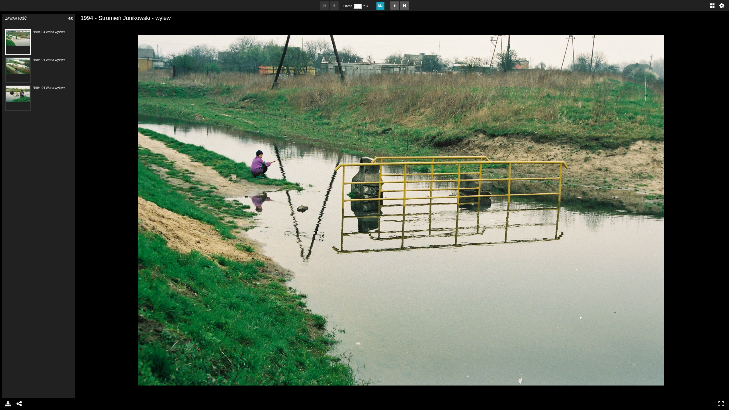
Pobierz (8, 403)
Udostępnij (19, 403)
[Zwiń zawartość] (70, 18)
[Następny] (720, 210)
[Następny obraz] (395, 5)
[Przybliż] (82, 27)
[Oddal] (92, 27)
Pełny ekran (721, 403)
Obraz (347, 6)
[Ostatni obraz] (404, 5)
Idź (380, 6)
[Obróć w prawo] (101, 27)
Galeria (712, 5)
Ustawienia (722, 5)
